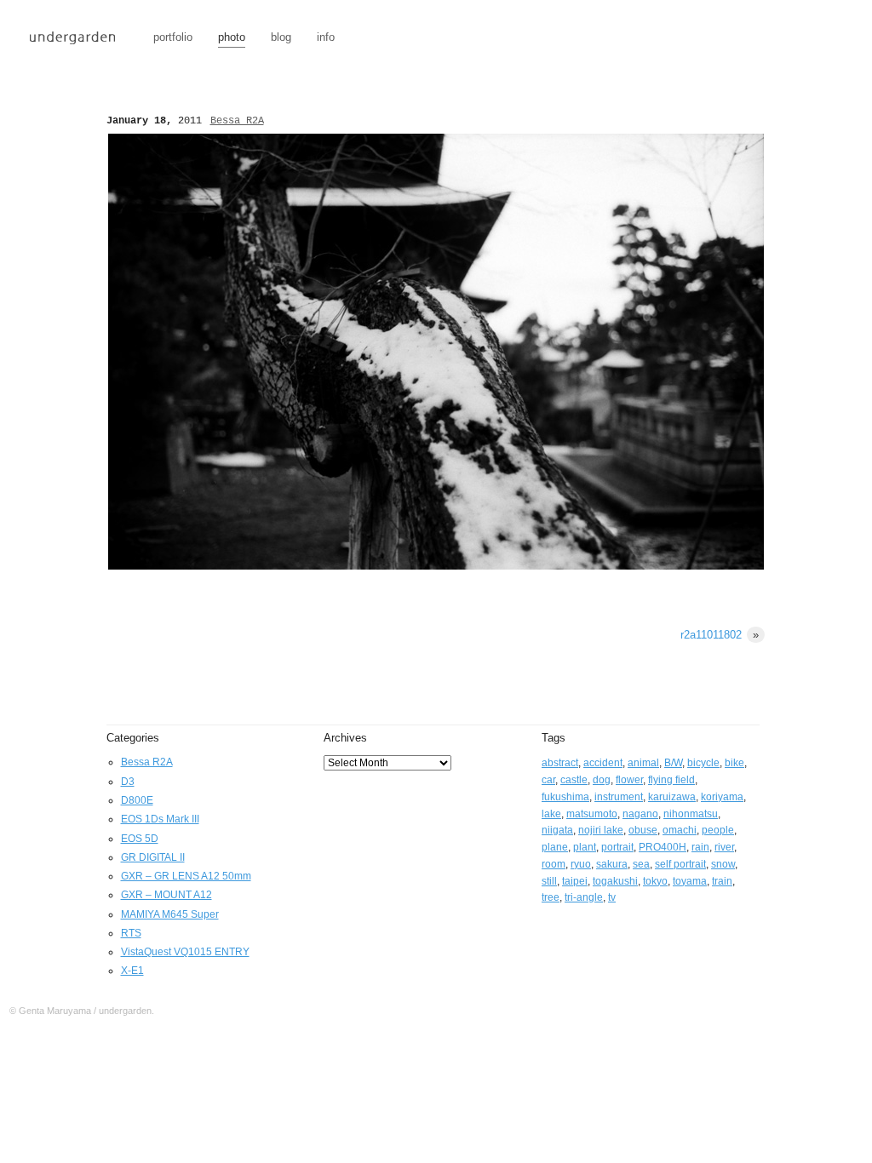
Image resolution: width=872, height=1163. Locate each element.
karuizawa (672, 797)
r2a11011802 (719, 634)
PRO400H (662, 847)
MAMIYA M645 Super (170, 914)
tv (612, 897)
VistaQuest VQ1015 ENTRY (185, 952)
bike (734, 763)
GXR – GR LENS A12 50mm (186, 876)
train (722, 881)
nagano (640, 814)
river (724, 847)
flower (629, 780)
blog (281, 37)
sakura (612, 864)
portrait (617, 847)
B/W (673, 763)
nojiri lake (600, 830)
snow (723, 864)
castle (574, 780)
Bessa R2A (237, 121)
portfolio (172, 37)
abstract (560, 763)
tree (550, 897)
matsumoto (591, 814)
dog (602, 780)
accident (602, 763)
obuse (642, 830)
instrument (618, 797)
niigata (557, 830)
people (718, 830)
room (553, 864)
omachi (680, 830)
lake (551, 814)
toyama (690, 881)
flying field (671, 780)
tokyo (655, 881)
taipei (575, 881)
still (549, 881)
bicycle (703, 763)
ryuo (581, 864)
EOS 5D (139, 839)
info (326, 37)
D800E (137, 800)
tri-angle (584, 897)
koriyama (722, 797)
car (548, 780)
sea (641, 864)
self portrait (680, 864)
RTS (131, 933)
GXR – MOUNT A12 (166, 895)
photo (231, 37)
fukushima (565, 797)
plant (584, 847)
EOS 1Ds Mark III (160, 819)
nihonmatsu (690, 814)
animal (643, 763)
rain (700, 847)
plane (555, 847)
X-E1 (132, 971)
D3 (128, 782)
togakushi (615, 881)
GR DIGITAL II (153, 857)
